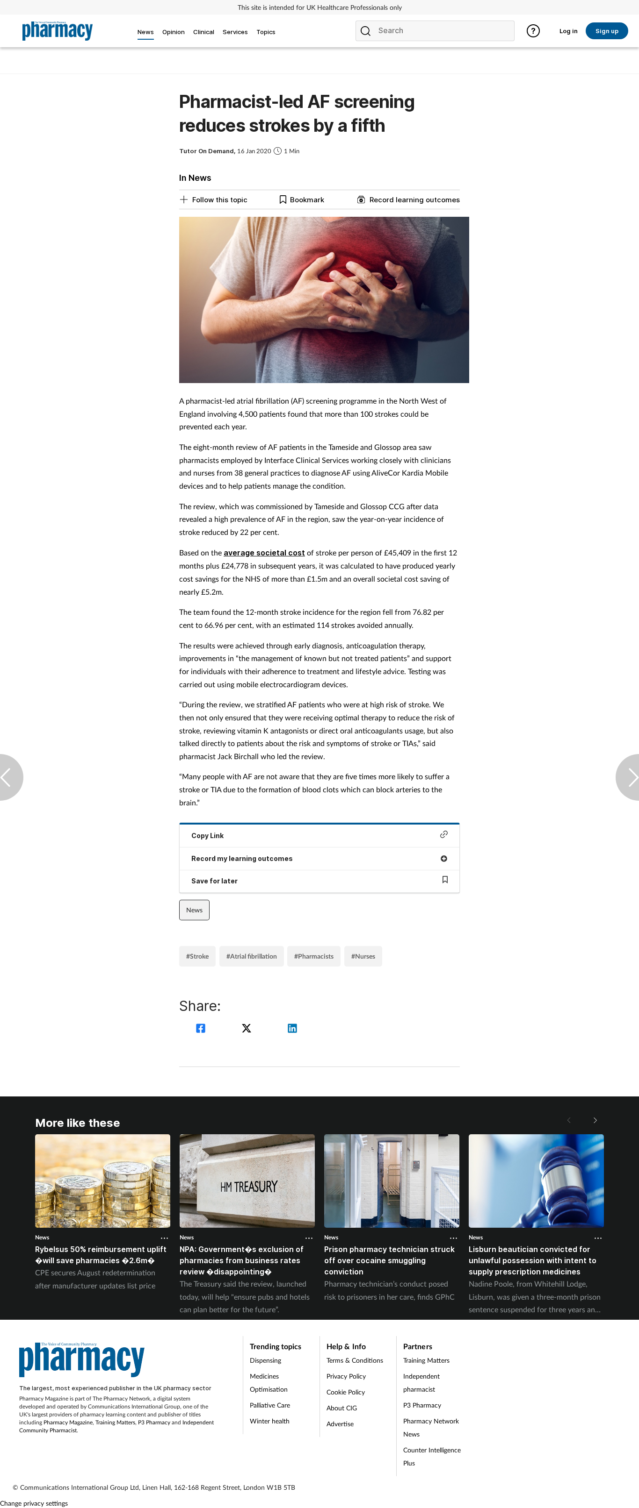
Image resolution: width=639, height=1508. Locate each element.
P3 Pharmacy (154, 1422)
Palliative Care (270, 1405)
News (194, 910)
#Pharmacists (314, 956)
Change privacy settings (34, 1503)
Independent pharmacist (421, 1382)
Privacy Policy (346, 1376)
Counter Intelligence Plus (432, 1456)
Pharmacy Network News (431, 1427)
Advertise (340, 1424)
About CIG (342, 1408)
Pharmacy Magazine (68, 1422)
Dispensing (265, 1360)
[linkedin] (292, 1029)
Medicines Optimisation (269, 1382)
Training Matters (115, 1422)
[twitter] (247, 1029)
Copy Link (207, 835)
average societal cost (264, 552)
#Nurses (363, 956)
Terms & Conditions (355, 1360)
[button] (594, 1120)
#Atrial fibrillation (251, 956)
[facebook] (202, 1029)
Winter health (270, 1421)
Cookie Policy (346, 1392)
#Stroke (197, 956)
